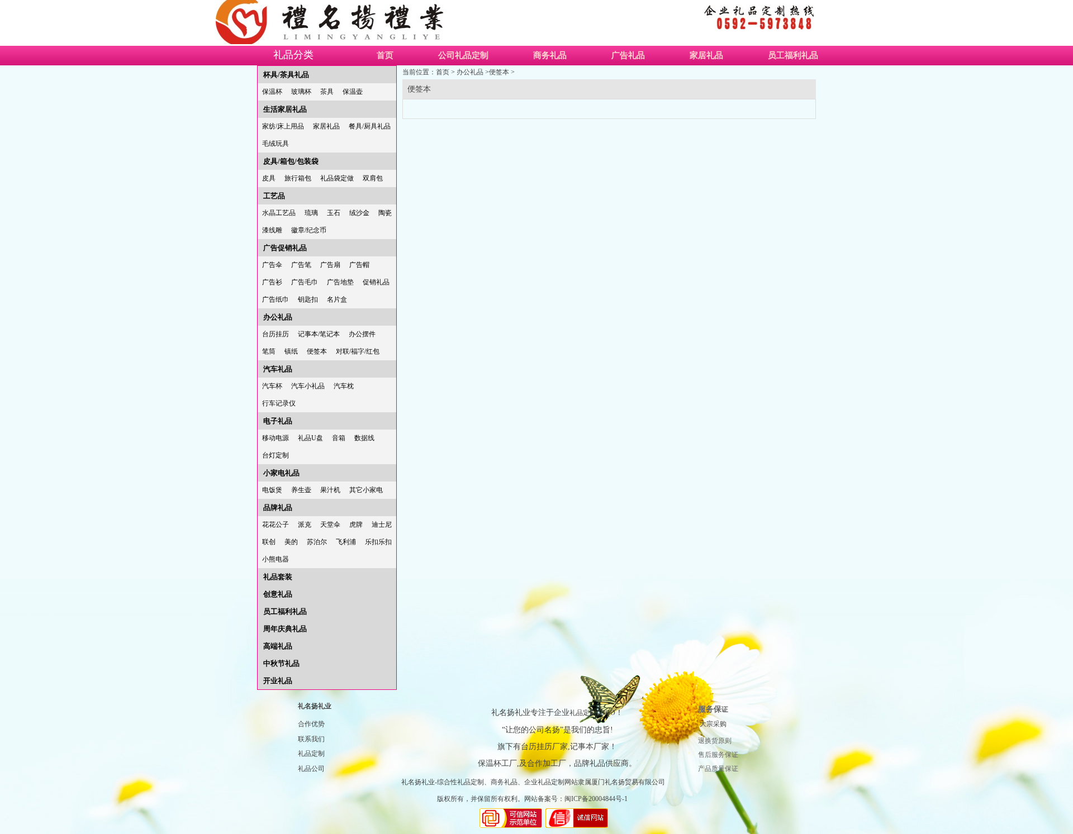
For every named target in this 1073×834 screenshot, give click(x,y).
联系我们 (311, 739)
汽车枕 (344, 386)
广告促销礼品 (285, 248)
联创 (269, 542)
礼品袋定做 (337, 178)
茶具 (327, 92)
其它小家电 (366, 490)
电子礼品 (277, 421)
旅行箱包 (297, 178)
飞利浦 (346, 542)
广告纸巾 (275, 299)
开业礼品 (277, 680)
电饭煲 (272, 490)
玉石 (333, 213)
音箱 (338, 438)
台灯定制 (275, 455)
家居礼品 (706, 55)
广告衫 (272, 282)
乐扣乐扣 (378, 542)
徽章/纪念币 (308, 230)
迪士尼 (382, 524)
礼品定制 (311, 753)
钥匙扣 (308, 299)
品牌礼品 (277, 507)
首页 (385, 55)
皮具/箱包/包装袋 (291, 161)
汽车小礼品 (308, 386)
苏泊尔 (317, 542)
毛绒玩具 (275, 143)
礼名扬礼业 (314, 706)
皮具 (269, 178)
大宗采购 (713, 724)
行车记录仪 (279, 403)
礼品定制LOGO (592, 713)
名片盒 (337, 299)
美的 (291, 542)
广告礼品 (628, 55)
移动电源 (275, 438)
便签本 (317, 351)
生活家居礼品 (285, 109)
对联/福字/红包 (357, 351)
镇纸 (291, 351)
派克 (304, 524)
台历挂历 (275, 334)
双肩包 (373, 178)
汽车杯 (272, 386)
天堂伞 (330, 524)
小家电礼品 (281, 473)
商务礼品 (550, 55)
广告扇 (330, 265)
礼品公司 (311, 769)
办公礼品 (277, 317)
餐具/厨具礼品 (370, 126)
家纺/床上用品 (283, 126)
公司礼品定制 (463, 55)
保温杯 (272, 92)
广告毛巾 (304, 282)
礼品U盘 (310, 438)
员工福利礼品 (793, 55)
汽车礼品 (277, 369)
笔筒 (269, 351)
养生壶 (301, 490)
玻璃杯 (301, 92)
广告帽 (359, 265)
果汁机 (330, 490)
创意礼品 (277, 594)
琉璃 (311, 213)
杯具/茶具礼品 (286, 74)
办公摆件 (362, 334)
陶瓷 (385, 213)
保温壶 (353, 92)
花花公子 (275, 524)
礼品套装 (277, 577)
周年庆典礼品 (285, 629)
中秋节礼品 (281, 663)
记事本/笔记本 (319, 334)
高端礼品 (277, 646)
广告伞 (272, 265)
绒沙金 (359, 213)
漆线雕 (272, 230)
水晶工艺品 (279, 213)
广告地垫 (340, 282)
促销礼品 (376, 282)
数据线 (364, 438)
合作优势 (311, 724)
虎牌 (356, 524)
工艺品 (274, 196)
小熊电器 (275, 559)
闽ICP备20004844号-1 (596, 799)
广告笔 (301, 265)
